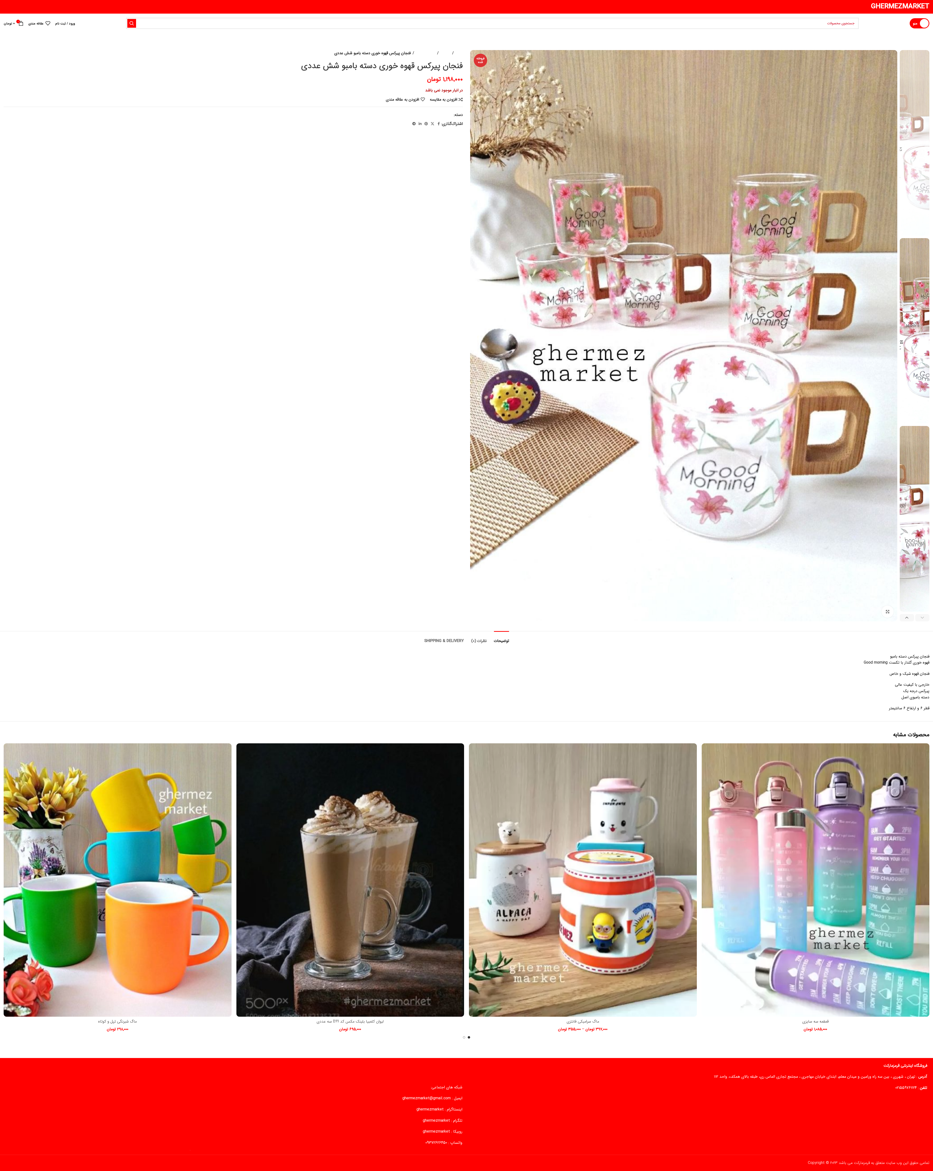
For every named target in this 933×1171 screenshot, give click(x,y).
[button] (922, 617)
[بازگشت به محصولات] (12, 53)
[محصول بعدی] (6, 53)
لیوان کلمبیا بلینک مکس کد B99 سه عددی (350, 1021)
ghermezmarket (430, 1109)
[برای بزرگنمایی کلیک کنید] (887, 612)
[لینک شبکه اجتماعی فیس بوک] (438, 124)
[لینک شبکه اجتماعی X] (432, 124)
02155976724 (906, 1088)
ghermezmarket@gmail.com (426, 1098)
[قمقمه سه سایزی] (816, 880)
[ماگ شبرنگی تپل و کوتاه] (118, 880)
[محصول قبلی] (18, 53)
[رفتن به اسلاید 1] (469, 1037)
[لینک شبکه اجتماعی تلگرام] (414, 124)
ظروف (445, 53)
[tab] (501, 638)
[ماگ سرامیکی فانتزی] (583, 880)
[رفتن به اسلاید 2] (464, 1037)
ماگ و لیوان (425, 53)
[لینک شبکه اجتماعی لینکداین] (420, 124)
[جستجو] (131, 23)
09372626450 (436, 1143)
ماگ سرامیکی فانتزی (583, 1021)
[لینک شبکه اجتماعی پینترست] (426, 124)
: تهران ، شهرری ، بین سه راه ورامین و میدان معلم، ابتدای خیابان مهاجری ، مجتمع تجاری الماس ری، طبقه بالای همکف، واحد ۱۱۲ (820, 1077)
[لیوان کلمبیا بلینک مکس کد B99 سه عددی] (350, 880)
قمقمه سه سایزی (815, 1021)
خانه (459, 53)
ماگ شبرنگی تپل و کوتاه (117, 1021)
